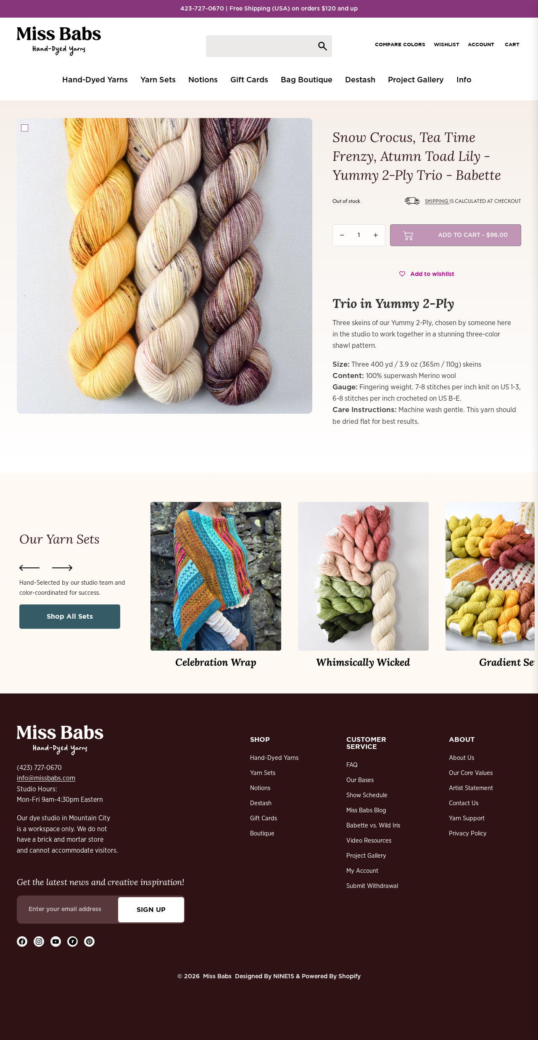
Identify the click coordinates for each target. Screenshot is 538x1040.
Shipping (437, 201)
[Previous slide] (29, 568)
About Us (461, 758)
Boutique (262, 833)
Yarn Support (467, 818)
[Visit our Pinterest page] (89, 941)
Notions (260, 788)
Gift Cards (263, 818)
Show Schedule (367, 795)
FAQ (352, 765)
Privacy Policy (468, 833)
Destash (261, 803)
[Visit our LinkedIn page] (72, 941)
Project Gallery (366, 856)
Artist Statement (471, 788)
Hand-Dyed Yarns (274, 758)
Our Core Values (471, 773)
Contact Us (463, 803)
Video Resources (368, 841)
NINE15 (283, 977)
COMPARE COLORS (400, 44)
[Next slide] (62, 568)
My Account (362, 871)
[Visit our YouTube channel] (55, 941)
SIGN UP (151, 909)
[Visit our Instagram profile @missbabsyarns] (39, 941)
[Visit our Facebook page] (22, 941)
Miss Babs (217, 977)
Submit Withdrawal (372, 886)
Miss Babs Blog (366, 810)
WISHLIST (446, 44)
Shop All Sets (70, 616)
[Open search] (269, 46)
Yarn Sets (262, 773)
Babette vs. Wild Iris (373, 825)
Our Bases (360, 780)
